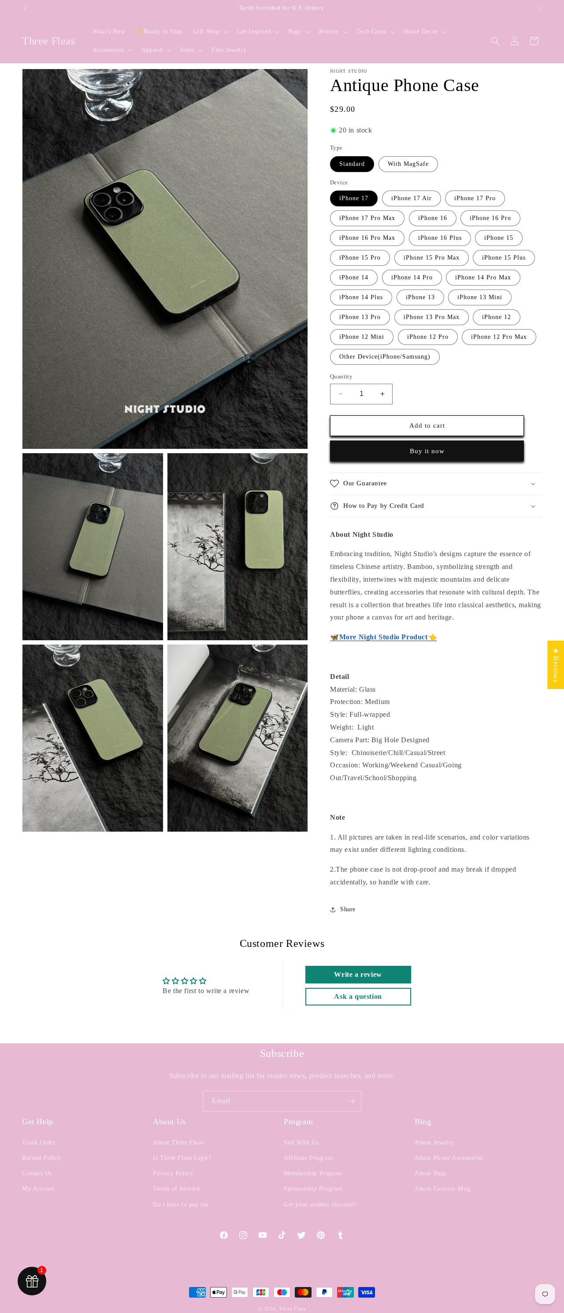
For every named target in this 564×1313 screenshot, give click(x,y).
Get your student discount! (320, 1204)
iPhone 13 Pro (360, 317)
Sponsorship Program (313, 1188)
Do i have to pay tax (181, 1204)
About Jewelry (434, 1142)
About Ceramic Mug (442, 1188)
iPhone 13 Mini (479, 297)
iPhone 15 (498, 238)
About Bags (430, 1173)
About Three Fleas (178, 1142)
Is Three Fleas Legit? (182, 1158)
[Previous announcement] (25, 8)
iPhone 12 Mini (361, 337)
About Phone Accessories (449, 1158)
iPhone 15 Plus (504, 257)
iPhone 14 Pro (412, 277)
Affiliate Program (308, 1158)
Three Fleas (292, 1308)
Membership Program (313, 1173)
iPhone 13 (420, 297)
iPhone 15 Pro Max (432, 257)
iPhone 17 (353, 198)
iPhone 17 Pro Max (367, 218)
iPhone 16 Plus (440, 238)
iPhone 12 (496, 317)
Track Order (39, 1142)
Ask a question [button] (358, 996)
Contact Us (37, 1173)
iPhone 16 (432, 218)
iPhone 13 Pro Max (432, 317)
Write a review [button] (358, 974)
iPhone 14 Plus (361, 297)
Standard (352, 164)
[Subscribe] (351, 1101)
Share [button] (348, 909)
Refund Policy (41, 1158)
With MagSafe (408, 164)
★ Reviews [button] (556, 665)
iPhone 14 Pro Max (483, 277)
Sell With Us (301, 1142)
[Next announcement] (539, 8)
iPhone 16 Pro (490, 218)
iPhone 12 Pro (428, 337)
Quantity (341, 376)
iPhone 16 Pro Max (367, 238)
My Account (38, 1188)
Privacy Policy (173, 1173)
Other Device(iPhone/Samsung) (384, 356)
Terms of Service (176, 1188)
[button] (210, 31)
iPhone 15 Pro (360, 257)
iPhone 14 (353, 277)
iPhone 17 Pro (475, 198)
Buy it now (427, 451)
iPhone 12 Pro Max (499, 337)
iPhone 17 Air (411, 198)
